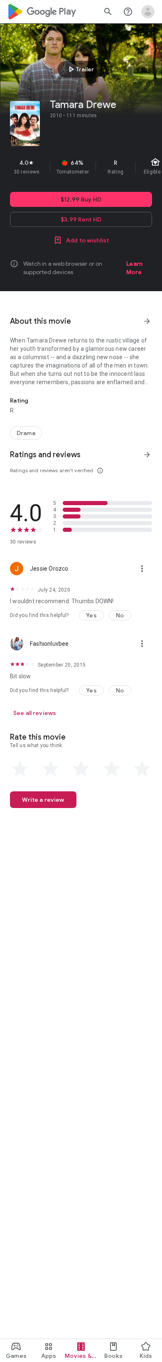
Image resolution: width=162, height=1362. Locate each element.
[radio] (20, 769)
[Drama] (26, 433)
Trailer (80, 69)
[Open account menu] (148, 12)
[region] (81, 167)
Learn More (134, 268)
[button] (91, 615)
